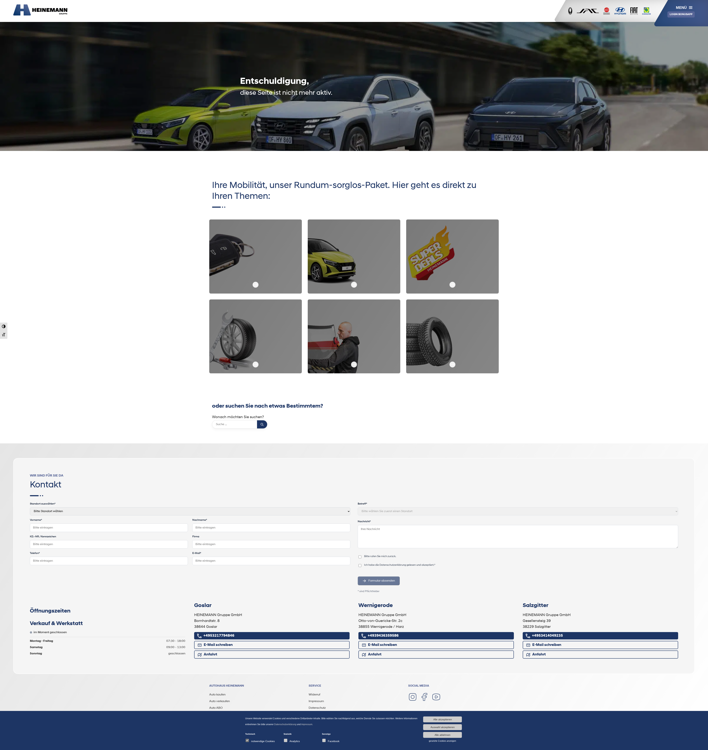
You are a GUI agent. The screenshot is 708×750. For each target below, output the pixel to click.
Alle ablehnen (442, 734)
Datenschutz (317, 708)
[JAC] (588, 11)
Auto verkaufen (219, 701)
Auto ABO (216, 708)
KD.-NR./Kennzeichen (43, 536)
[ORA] (570, 11)
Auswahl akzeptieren (443, 727)
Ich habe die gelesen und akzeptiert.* (399, 565)
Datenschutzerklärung (392, 565)
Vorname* (36, 520)
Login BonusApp (681, 14)
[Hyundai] (620, 11)
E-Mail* (196, 553)
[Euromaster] (646, 11)
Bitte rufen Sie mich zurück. (380, 556)
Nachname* (199, 520)
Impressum (316, 701)
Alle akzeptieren (442, 719)
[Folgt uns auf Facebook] (424, 697)
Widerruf (314, 694)
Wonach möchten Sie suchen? (238, 417)
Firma (195, 536)
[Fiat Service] (634, 11)
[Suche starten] (262, 424)
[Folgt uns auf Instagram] (412, 697)
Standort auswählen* (42, 504)
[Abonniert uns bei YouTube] (436, 697)
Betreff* (362, 504)
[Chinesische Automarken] (606, 11)
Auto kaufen (217, 694)
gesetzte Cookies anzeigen (442, 741)
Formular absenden (381, 580)
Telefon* (35, 553)
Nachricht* (364, 521)
